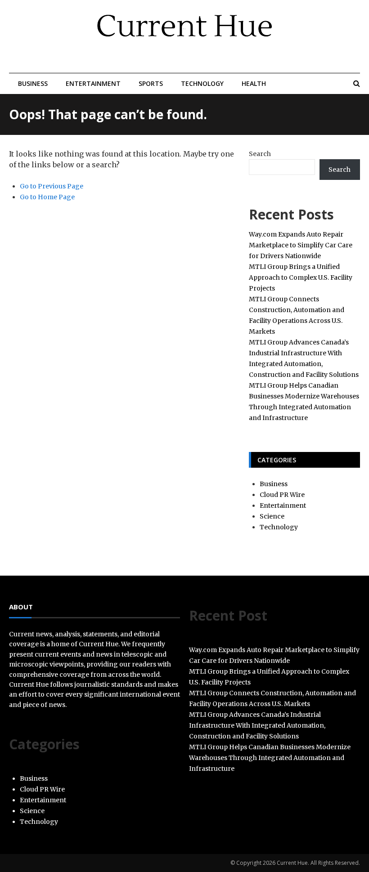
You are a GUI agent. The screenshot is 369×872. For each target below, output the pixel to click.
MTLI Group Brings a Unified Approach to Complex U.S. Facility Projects (300, 277)
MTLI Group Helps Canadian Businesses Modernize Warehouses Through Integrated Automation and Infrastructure (270, 758)
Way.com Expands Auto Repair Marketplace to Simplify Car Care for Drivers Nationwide (300, 245)
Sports (151, 83)
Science (272, 516)
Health (254, 83)
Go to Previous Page (51, 186)
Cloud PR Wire (282, 495)
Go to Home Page (47, 197)
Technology (202, 83)
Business (33, 83)
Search (260, 154)
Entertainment (93, 83)
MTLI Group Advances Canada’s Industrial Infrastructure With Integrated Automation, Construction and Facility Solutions (257, 725)
